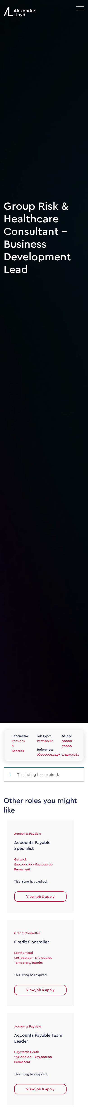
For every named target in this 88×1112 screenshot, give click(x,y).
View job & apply (40, 896)
